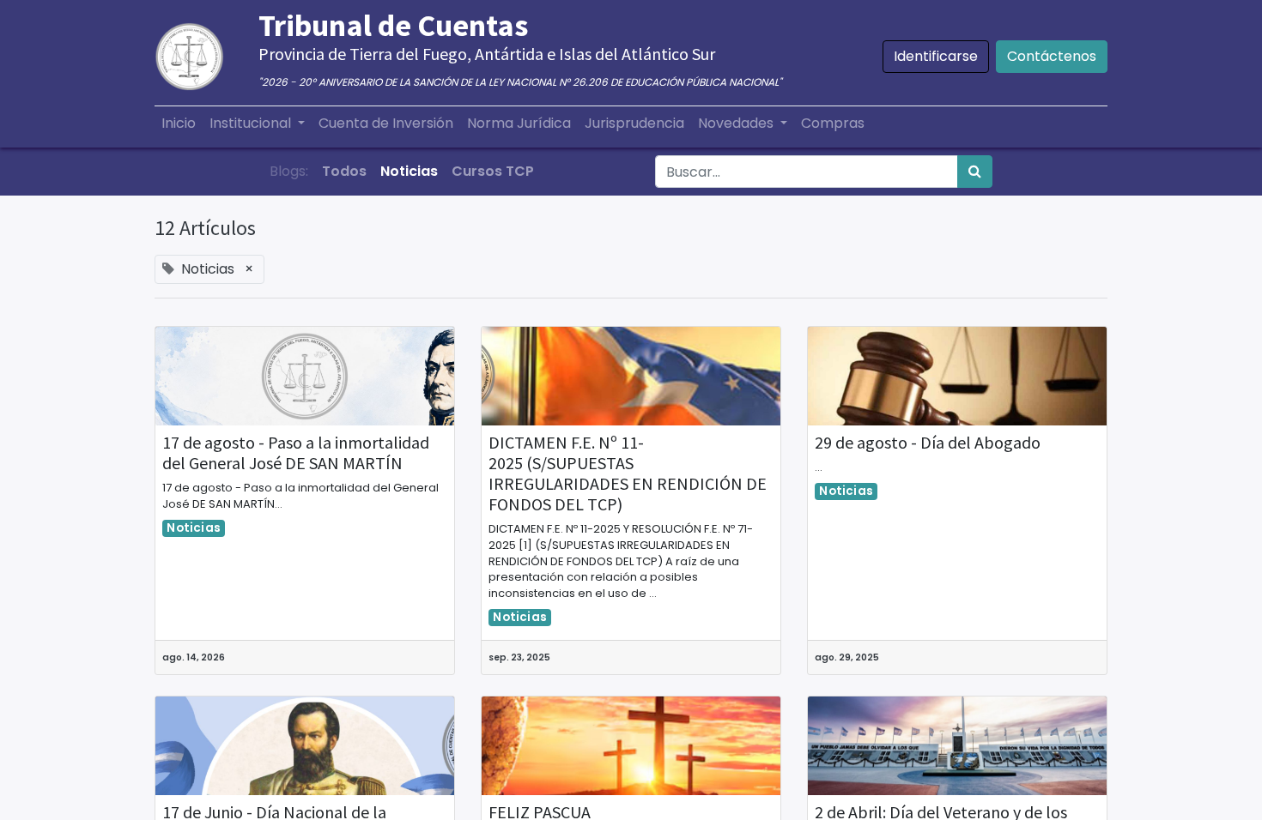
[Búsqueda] (974, 171)
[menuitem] (179, 123)
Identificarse (936, 56)
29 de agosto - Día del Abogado (928, 442)
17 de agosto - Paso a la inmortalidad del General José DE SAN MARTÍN (295, 452)
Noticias (194, 528)
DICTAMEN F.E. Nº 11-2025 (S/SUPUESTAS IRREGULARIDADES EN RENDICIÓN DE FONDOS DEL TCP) (627, 473)
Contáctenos (1051, 56)
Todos (344, 171)
